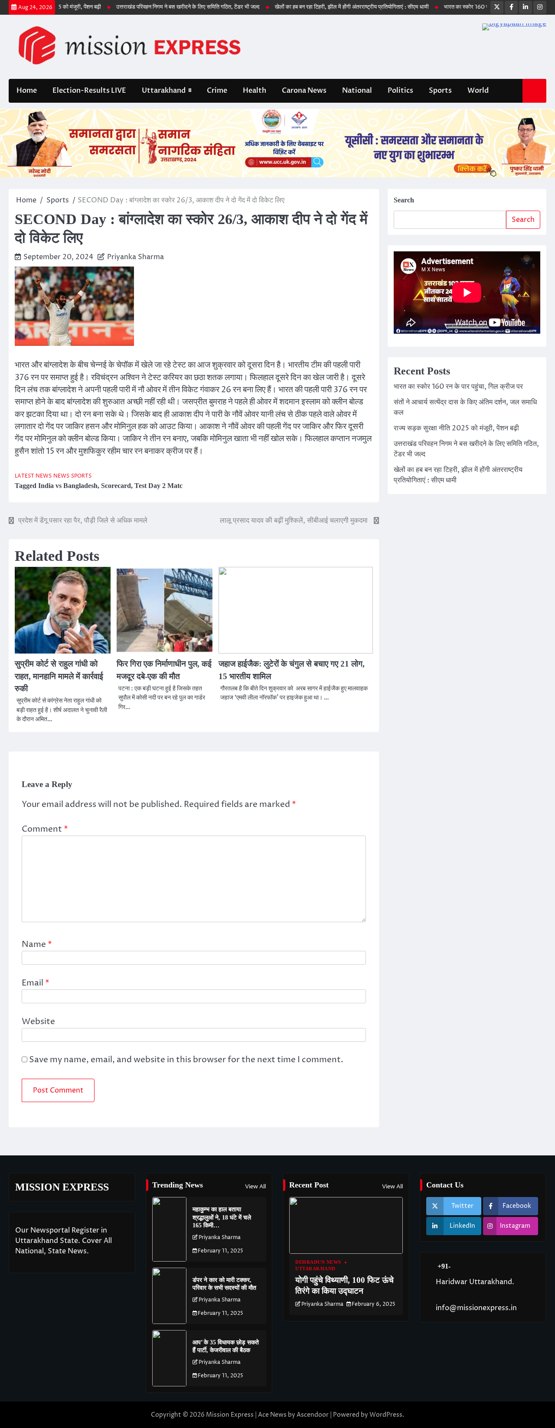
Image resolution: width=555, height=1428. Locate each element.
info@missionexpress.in (476, 1308)
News (61, 476)
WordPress (385, 1415)
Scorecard (116, 485)
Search (404, 200)
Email (35, 983)
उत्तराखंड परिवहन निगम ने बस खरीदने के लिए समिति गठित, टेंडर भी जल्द (163, 7)
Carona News (304, 90)
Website (38, 1021)
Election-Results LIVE (89, 90)
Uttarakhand (164, 90)
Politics (400, 90)
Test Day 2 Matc (158, 485)
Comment (45, 829)
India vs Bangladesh (68, 485)
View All (255, 1187)
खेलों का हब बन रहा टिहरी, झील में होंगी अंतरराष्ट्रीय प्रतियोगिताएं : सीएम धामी (327, 7)
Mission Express (230, 1415)
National (357, 90)
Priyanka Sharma (135, 257)
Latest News (33, 476)
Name (37, 944)
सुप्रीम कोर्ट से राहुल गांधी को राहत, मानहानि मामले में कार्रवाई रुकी (59, 676)
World (478, 90)
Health (254, 90)
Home (26, 90)
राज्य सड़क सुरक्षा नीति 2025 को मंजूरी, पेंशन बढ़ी (456, 428)
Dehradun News (318, 1262)
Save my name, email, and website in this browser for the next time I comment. (186, 1059)
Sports (440, 90)
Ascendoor (313, 1415)
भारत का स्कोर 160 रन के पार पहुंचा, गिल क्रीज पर (470, 7)
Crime (217, 90)
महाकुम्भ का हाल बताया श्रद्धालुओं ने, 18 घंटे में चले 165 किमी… (222, 1217)
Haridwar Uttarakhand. (475, 1282)
